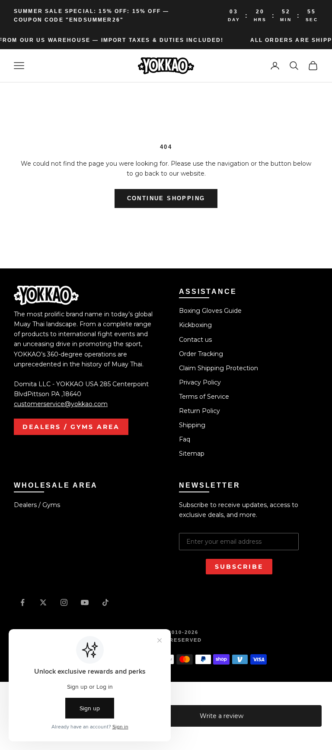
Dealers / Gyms (37, 505)
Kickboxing (195, 325)
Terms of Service (204, 396)
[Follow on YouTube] (84, 602)
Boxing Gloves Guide (210, 311)
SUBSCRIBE (239, 566)
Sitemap (191, 453)
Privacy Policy (200, 382)
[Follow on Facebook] (22, 602)
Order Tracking (201, 354)
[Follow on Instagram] (64, 602)
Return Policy (199, 411)
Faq (184, 439)
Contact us (195, 339)
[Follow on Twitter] (43, 602)
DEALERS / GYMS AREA (71, 427)
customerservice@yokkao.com (61, 404)
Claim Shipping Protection (218, 368)
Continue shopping (166, 198)
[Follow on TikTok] (105, 602)
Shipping (192, 425)
